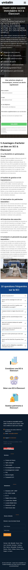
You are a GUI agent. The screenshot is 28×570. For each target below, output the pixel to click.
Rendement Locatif (10, 505)
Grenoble (8, 545)
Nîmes (22, 549)
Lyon (4, 545)
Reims (9, 549)
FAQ (6, 472)
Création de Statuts (10, 460)
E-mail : (3, 97)
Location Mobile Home (11, 503)
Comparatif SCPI (9, 477)
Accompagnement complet (12, 470)
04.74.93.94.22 (12, 437)
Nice (4, 547)
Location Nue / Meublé (11, 500)
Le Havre (10, 551)
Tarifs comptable (9, 462)
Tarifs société (8, 465)
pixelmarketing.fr (15, 566)
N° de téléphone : (6, 104)
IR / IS (7, 495)
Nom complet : (5, 90)
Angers (5, 551)
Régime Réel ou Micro (10, 498)
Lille (9, 543)
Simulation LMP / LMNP (11, 490)
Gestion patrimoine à (14, 406)
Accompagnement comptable (12, 467)
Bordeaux (14, 545)
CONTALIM (8, 562)
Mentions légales (9, 474)
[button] (24, 2)
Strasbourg (20, 547)
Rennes (5, 549)
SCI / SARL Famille (10, 493)
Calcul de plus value (10, 507)
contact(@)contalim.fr (13, 433)
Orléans (14, 549)
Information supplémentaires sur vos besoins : (14, 112)
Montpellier (13, 547)
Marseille (13, 543)
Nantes (8, 547)
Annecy (18, 549)
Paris (21, 543)
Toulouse (19, 545)
